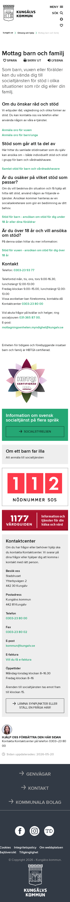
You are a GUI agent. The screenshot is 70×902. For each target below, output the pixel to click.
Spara (12, 61)
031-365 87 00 (29, 317)
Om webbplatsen (51, 847)
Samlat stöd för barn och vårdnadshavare (31, 169)
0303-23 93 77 (24, 270)
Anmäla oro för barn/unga (20, 135)
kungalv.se (8, 33)
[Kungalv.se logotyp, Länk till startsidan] (19, 13)
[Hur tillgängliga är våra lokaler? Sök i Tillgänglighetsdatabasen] (49, 831)
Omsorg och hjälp (26, 33)
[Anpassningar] (61, 19)
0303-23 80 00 (32, 304)
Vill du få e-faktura (19, 660)
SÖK (56, 13)
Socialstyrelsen (37, 432)
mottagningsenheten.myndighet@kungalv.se (32, 327)
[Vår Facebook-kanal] (20, 831)
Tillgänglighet (28, 852)
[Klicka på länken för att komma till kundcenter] (7, 730)
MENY (55, 7)
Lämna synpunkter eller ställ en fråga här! (37, 706)
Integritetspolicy (25, 847)
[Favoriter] (61, 25)
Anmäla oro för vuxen (17, 130)
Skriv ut (34, 60)
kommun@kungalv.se (20, 646)
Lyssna (57, 60)
